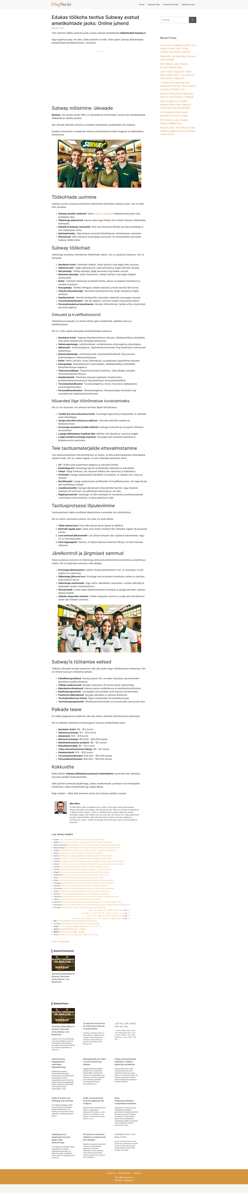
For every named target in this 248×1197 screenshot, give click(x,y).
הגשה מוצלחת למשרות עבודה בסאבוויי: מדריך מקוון (105, 910)
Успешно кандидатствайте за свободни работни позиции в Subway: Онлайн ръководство (95, 905)
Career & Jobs (188, 4)
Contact (137, 1173)
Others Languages (60, 941)
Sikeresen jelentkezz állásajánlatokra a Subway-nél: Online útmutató (85, 872)
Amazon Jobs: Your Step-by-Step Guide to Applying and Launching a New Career (177, 131)
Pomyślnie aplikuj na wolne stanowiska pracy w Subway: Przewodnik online (86, 880)
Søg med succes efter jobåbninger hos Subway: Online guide (81, 853)
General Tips (154, 4)
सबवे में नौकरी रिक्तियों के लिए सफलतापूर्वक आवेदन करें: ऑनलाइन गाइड (77, 921)
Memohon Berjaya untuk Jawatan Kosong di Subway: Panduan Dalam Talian (93, 848)
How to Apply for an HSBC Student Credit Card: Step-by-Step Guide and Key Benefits (176, 104)
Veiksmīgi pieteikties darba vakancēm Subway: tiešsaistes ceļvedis (85, 867)
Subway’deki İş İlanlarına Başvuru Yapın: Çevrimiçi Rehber (80, 899)
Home (142, 4)
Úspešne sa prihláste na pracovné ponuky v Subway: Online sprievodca (88, 888)
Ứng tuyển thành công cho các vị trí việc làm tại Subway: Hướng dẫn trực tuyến (90, 896)
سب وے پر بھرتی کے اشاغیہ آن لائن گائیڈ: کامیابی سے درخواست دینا (102, 913)
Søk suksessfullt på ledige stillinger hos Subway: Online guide (81, 877)
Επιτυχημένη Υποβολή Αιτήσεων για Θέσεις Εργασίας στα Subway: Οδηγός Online (91, 902)
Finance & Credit (170, 4)
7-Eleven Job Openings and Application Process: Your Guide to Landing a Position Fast (178, 86)
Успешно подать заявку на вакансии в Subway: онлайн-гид (83, 907)
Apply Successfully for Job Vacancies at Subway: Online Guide (82, 839)
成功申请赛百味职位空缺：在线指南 (73, 929)
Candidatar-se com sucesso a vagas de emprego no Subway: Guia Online (88, 883)
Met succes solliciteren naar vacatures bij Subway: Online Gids (85, 875)
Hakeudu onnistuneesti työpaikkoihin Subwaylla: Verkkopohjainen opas (85, 891)
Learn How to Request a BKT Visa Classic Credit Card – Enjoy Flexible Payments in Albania (177, 48)
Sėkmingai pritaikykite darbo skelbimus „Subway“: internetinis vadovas (85, 869)
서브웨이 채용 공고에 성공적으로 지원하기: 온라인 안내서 (79, 935)
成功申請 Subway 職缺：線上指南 (72, 932)
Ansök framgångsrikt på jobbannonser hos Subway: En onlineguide (85, 894)
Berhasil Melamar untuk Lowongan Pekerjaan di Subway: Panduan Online (93, 845)
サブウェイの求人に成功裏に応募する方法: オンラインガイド (80, 926)
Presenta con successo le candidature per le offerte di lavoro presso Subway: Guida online (92, 864)
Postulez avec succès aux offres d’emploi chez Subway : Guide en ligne (86, 858)
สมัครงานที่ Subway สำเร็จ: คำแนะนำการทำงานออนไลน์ (80, 924)
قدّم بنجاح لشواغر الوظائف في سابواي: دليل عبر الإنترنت (104, 916)
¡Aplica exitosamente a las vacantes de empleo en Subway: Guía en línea (86, 842)
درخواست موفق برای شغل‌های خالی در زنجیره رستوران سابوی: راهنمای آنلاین (97, 918)
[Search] (192, 20)
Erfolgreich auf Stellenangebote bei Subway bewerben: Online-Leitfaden (86, 856)
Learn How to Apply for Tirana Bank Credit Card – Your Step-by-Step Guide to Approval (177, 75)
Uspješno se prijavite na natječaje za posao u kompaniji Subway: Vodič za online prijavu (92, 861)
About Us (111, 1173)
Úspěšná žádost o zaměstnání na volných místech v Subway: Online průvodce (88, 850)
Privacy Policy (124, 1173)
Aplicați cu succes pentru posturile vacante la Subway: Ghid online (84, 886)
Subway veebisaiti (103, 213)
